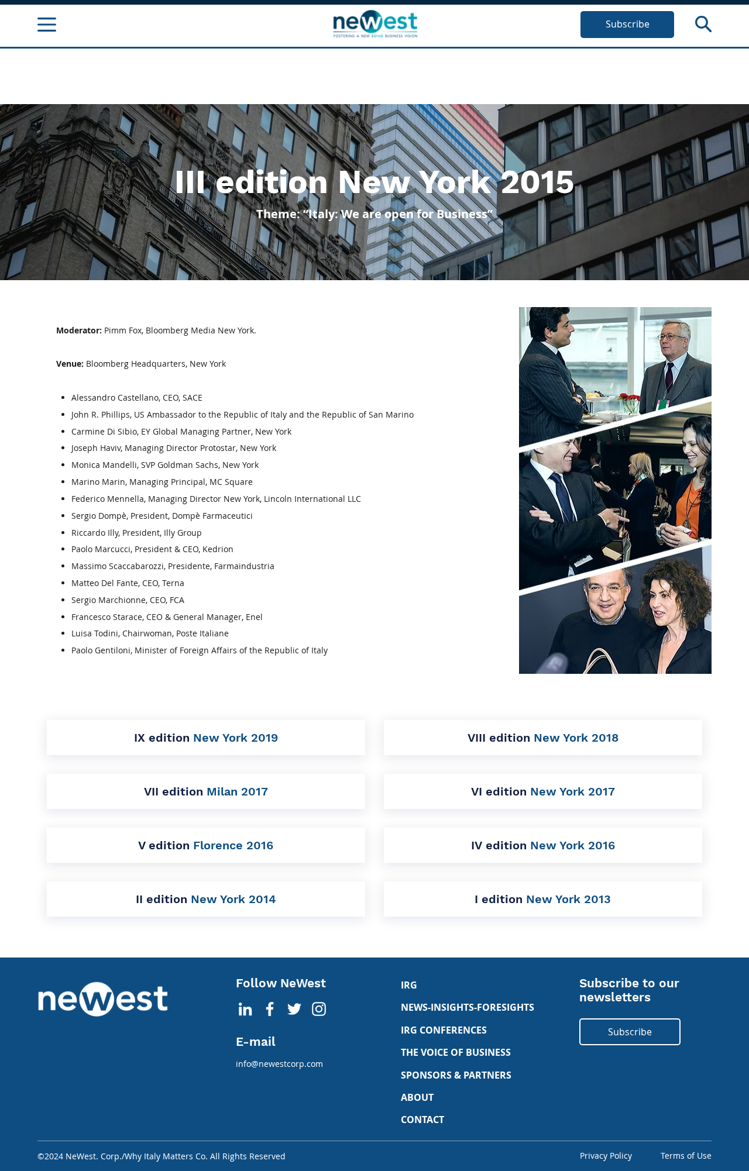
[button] (703, 24)
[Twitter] (294, 1009)
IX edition (206, 738)
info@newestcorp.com (279, 1063)
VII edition (206, 791)
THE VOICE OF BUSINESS (456, 1052)
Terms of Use (686, 1155)
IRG (409, 985)
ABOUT (417, 1097)
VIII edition (543, 738)
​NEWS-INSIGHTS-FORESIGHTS (467, 1007)
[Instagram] (319, 1009)
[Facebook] (269, 1009)
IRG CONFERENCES (444, 1030)
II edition (206, 899)
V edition (205, 845)
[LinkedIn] (245, 1009)
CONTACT (422, 1119)
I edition (543, 899)
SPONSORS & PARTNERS (456, 1075)
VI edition (543, 791)
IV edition (543, 845)
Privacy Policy (606, 1155)
